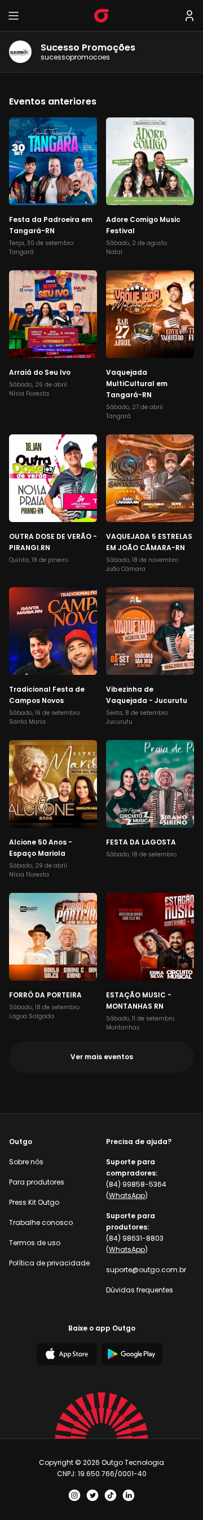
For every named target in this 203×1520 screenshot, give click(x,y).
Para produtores (36, 1182)
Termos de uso (34, 1242)
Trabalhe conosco (41, 1222)
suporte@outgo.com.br (146, 1269)
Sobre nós (26, 1162)
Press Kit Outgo (34, 1202)
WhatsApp (127, 1195)
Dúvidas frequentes (139, 1290)
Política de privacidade (49, 1263)
